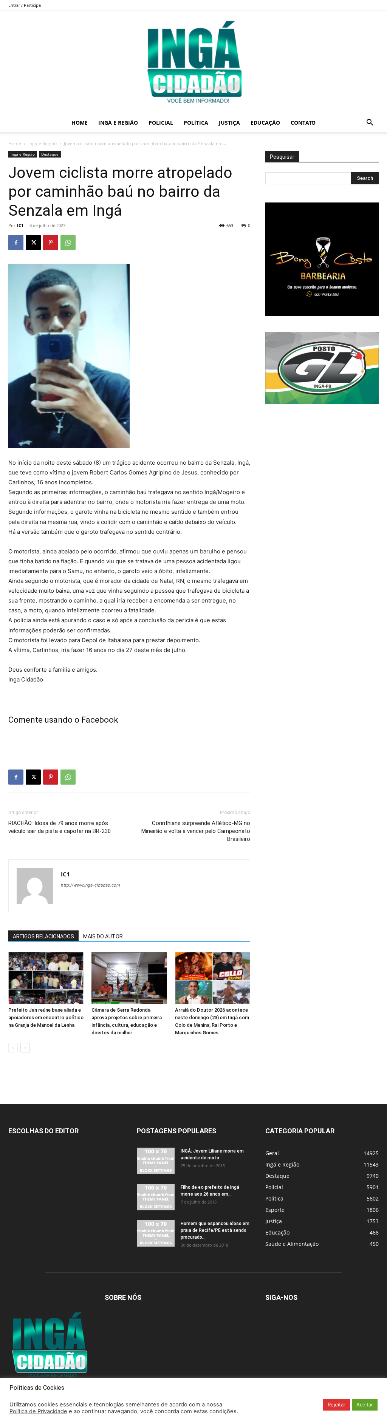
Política (196, 122)
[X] (33, 242)
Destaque (50, 154)
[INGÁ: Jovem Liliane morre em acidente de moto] (156, 1161)
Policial (161, 122)
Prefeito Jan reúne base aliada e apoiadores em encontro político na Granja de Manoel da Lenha (46, 1017)
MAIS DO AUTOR (103, 936)
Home (79, 122)
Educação (265, 122)
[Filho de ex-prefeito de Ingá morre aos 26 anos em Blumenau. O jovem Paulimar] (156, 1197)
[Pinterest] (50, 242)
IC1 (20, 225)
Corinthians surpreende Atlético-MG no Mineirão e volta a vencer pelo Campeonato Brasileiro (195, 831)
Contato (303, 122)
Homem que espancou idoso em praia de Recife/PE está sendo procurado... (215, 1230)
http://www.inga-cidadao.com (90, 885)
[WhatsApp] (68, 242)
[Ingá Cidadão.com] (193, 62)
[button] (370, 123)
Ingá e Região (118, 122)
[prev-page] (13, 1047)
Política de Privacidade (38, 1411)
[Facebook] (15, 242)
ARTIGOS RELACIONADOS (43, 936)
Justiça (229, 122)
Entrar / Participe (24, 5)
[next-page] (25, 1047)
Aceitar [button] (364, 1404)
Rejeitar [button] (336, 1404)
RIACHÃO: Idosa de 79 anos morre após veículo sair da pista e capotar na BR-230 (59, 827)
